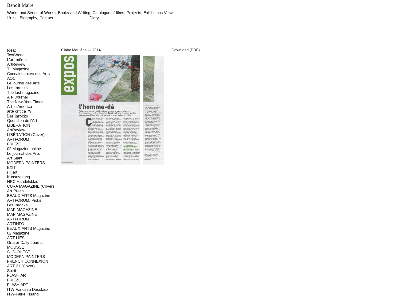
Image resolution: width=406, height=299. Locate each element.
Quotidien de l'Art (22, 120)
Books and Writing (74, 13)
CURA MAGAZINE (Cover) (30, 186)
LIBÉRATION (18, 125)
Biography (28, 18)
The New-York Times (25, 102)
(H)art (12, 172)
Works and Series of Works (31, 13)
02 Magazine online (24, 149)
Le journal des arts (23, 83)
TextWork (15, 55)
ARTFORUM (18, 139)
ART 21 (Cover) (21, 266)
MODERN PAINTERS (26, 163)
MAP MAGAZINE (22, 210)
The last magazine (23, 92)
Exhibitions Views (159, 13)
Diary (94, 18)
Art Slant (14, 158)
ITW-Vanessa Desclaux (27, 289)
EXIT (11, 167)
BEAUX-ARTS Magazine (28, 195)
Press (12, 17)
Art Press (15, 191)
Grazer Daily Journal (25, 242)
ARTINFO (15, 224)
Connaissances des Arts (28, 74)
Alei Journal (17, 97)
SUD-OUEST (18, 252)
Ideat (11, 50)
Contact (46, 18)
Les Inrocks (17, 88)
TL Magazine (18, 69)
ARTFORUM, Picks (24, 200)
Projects (134, 13)
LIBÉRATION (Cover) (26, 134)
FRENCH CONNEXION (27, 261)
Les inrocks (17, 116)
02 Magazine (18, 233)
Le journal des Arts (23, 153)
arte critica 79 (19, 111)
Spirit (11, 271)
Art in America (19, 106)
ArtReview (16, 64)
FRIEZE (14, 144)
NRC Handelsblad (22, 181)
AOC (11, 78)
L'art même (17, 59)
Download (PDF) (186, 50)
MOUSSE (15, 247)
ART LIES (15, 238)
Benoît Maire (20, 5)
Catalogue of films (108, 13)
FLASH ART (17, 275)
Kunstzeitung (18, 177)
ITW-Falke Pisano (23, 294)
